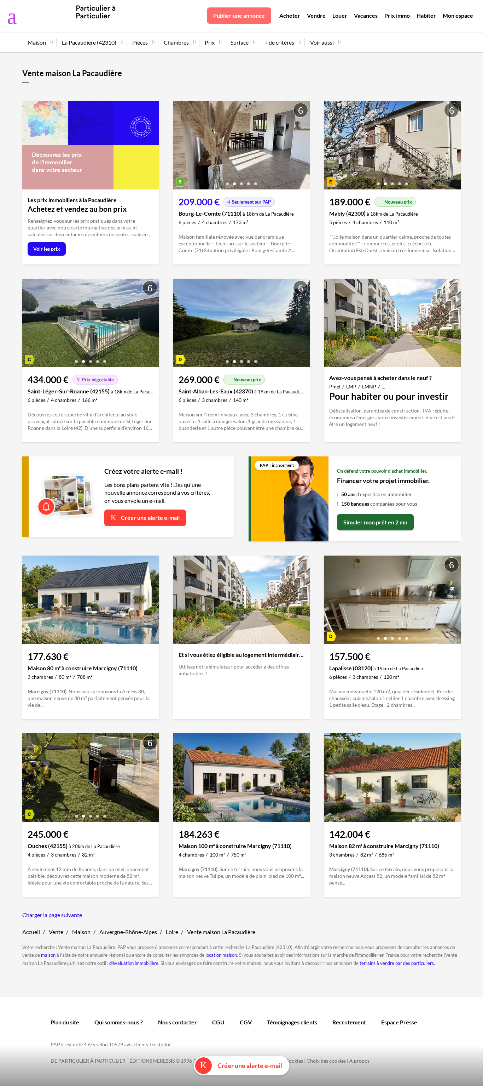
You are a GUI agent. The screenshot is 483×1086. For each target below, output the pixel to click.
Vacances (366, 15)
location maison (221, 955)
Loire (172, 931)
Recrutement (349, 1022)
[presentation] (180, 147)
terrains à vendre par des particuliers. (397, 963)
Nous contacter (177, 1022)
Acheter (289, 15)
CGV (246, 1022)
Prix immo (397, 15)
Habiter (426, 15)
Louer (339, 15)
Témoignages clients (292, 1022)
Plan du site (65, 1022)
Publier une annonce (239, 15)
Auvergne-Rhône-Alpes (128, 931)
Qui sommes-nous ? (118, 1022)
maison (48, 955)
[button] (227, 181)
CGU (218, 1022)
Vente (56, 931)
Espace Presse (399, 1022)
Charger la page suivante (52, 914)
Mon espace (458, 15)
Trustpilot (160, 1044)
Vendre (316, 15)
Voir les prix (46, 249)
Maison (81, 931)
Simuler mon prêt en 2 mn (375, 522)
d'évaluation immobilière (133, 963)
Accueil (31, 931)
